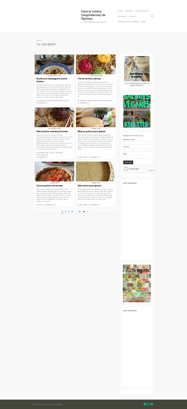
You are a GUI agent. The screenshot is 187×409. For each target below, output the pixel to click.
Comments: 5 (43, 103)
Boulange (83, 157)
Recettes (128, 11)
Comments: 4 (51, 205)
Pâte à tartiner (56, 153)
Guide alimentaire (141, 11)
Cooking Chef (43, 153)
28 (84, 211)
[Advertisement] (56, 16)
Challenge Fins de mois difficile (128, 22)
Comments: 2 (43, 157)
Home (38, 40)
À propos (132, 16)
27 (79, 211)
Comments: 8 (84, 103)
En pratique (122, 16)
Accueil (120, 11)
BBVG (144, 22)
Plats (66, 100)
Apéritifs (83, 100)
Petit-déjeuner (42, 155)
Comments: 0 (95, 205)
